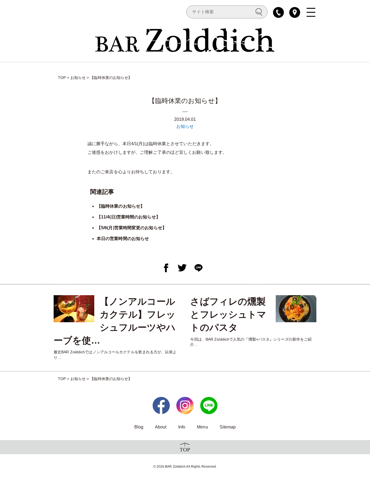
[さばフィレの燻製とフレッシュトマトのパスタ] (296, 308)
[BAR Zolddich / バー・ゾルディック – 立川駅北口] (185, 39)
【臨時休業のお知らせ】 (121, 206)
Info (181, 427)
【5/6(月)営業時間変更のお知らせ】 (132, 227)
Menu (202, 427)
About (161, 427)
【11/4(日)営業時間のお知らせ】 (128, 217)
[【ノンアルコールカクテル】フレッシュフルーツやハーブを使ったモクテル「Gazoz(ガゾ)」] (74, 308)
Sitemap (228, 427)
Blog (138, 427)
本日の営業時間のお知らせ (123, 238)
